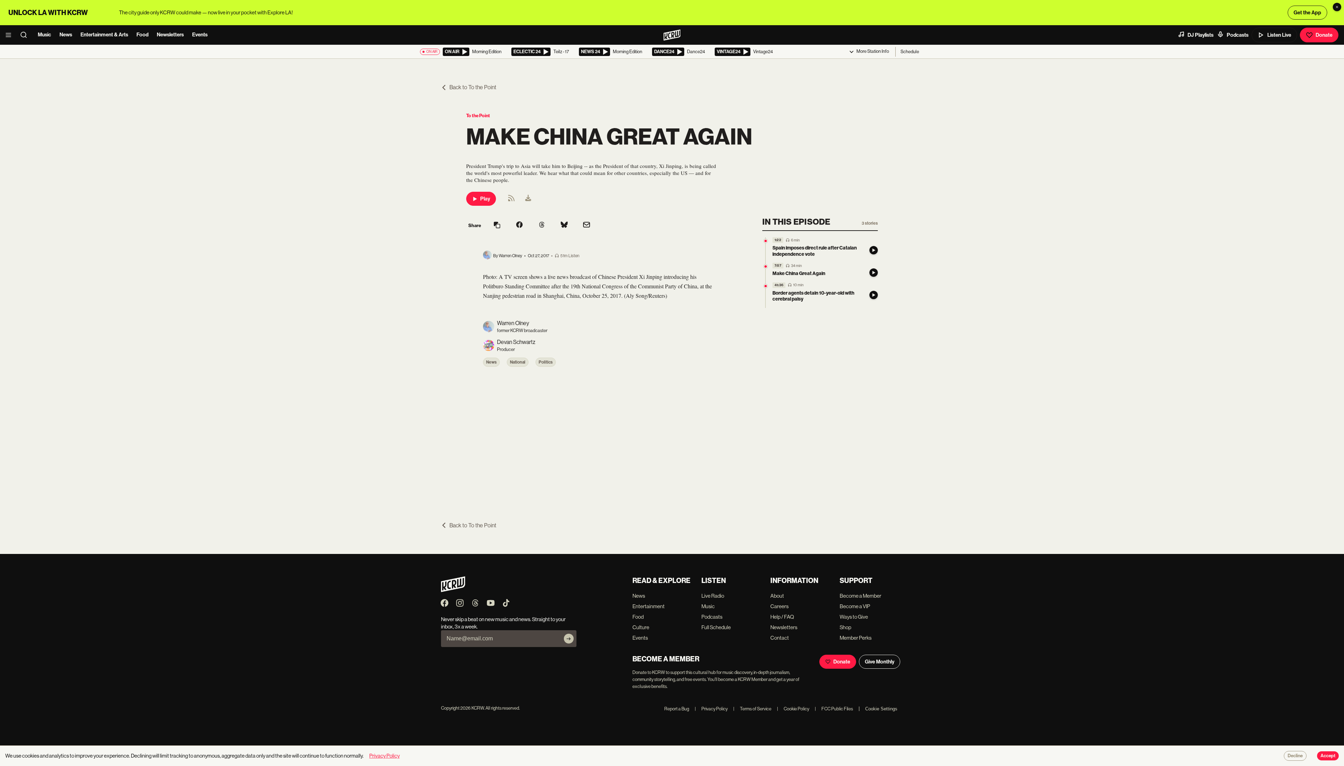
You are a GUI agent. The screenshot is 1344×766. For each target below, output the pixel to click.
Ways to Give (854, 617)
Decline (1295, 756)
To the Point (478, 115)
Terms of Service (752, 708)
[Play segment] (873, 250)
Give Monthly (879, 662)
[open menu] (10, 35)
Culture (640, 627)
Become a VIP (855, 606)
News (65, 34)
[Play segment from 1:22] (766, 241)
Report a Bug (676, 708)
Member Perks (856, 638)
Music (44, 34)
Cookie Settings (881, 708)
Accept (1328, 756)
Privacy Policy (711, 708)
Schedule (910, 51)
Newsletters (170, 34)
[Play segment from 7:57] (766, 266)
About (777, 596)
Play (485, 199)
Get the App (1307, 12)
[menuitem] (528, 199)
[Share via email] (586, 225)
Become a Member (860, 596)
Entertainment (648, 606)
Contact (779, 638)
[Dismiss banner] (1337, 7)
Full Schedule (716, 627)
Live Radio (712, 596)
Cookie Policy (793, 708)
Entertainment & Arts (104, 34)
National (517, 362)
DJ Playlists (1200, 35)
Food (142, 34)
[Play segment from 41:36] (766, 286)
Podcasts (1237, 35)
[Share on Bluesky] (564, 225)
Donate (1324, 35)
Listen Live (1279, 35)
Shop (845, 627)
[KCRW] (453, 590)
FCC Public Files (834, 708)
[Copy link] (496, 226)
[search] (26, 35)
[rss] (511, 200)
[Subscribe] (569, 639)
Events (200, 34)
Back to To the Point (472, 87)
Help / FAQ (782, 617)
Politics (546, 362)
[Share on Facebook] (519, 225)
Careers (779, 606)
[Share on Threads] (541, 225)
